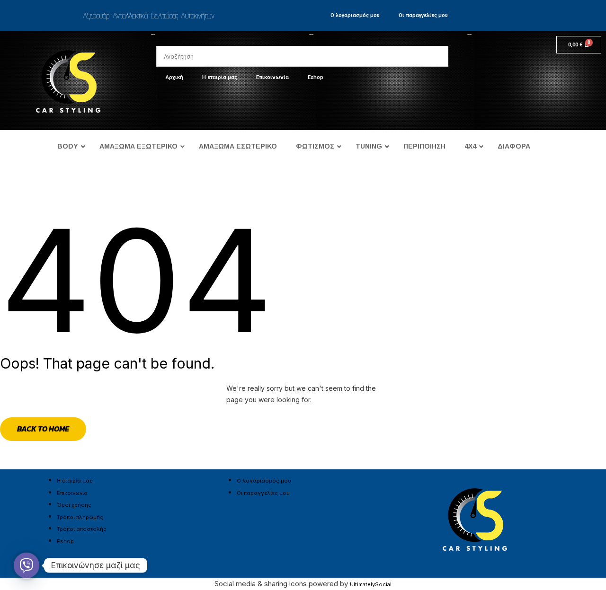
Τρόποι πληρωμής (80, 517)
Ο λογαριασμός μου (355, 15)
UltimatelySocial (371, 584)
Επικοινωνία (272, 77)
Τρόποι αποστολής (82, 529)
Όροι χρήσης (74, 505)
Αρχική (174, 77)
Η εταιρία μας (219, 77)
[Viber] (26, 565)
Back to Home (43, 428)
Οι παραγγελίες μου (423, 15)
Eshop (315, 77)
